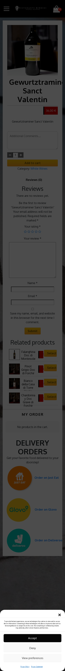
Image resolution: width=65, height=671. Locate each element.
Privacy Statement (37, 667)
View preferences (32, 658)
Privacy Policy (25, 667)
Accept (32, 638)
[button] (59, 614)
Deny (32, 648)
